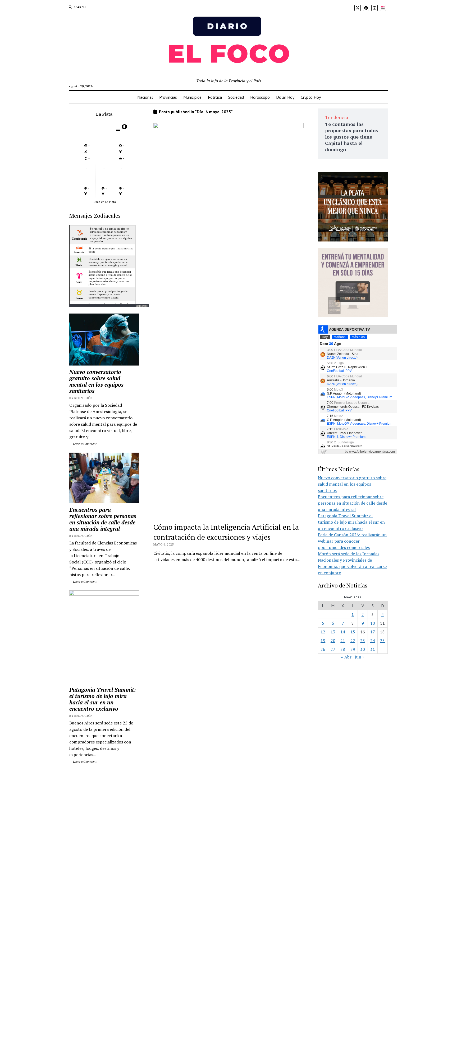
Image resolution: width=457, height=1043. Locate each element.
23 (362, 640)
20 (333, 640)
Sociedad (236, 97)
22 (352, 640)
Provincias (168, 97)
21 (342, 640)
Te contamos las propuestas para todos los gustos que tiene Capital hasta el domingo (351, 137)
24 (372, 640)
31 (372, 649)
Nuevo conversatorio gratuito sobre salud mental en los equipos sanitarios (96, 381)
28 (342, 649)
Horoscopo (142, 305)
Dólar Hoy (285, 97)
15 (352, 631)
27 (333, 649)
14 (342, 631)
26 (323, 649)
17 (372, 631)
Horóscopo (260, 97)
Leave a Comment (84, 444)
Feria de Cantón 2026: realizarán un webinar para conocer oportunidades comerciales (352, 541)
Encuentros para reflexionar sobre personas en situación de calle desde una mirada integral (102, 519)
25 (382, 640)
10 (372, 623)
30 (362, 649)
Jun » (359, 657)
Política (215, 97)
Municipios (192, 97)
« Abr (346, 657)
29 (352, 649)
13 (333, 631)
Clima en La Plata (104, 202)
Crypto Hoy (311, 97)
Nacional (145, 97)
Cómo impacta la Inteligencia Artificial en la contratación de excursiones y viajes (226, 532)
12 (323, 631)
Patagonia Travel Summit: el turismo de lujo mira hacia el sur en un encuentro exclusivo (102, 699)
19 (323, 640)
